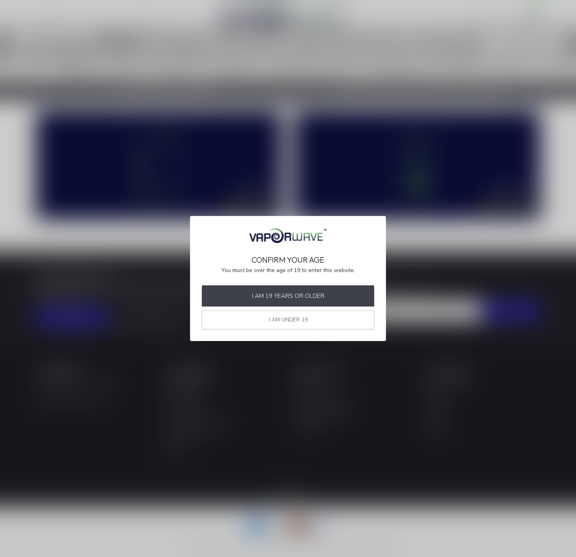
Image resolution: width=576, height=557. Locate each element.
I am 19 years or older (288, 296)
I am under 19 (288, 319)
